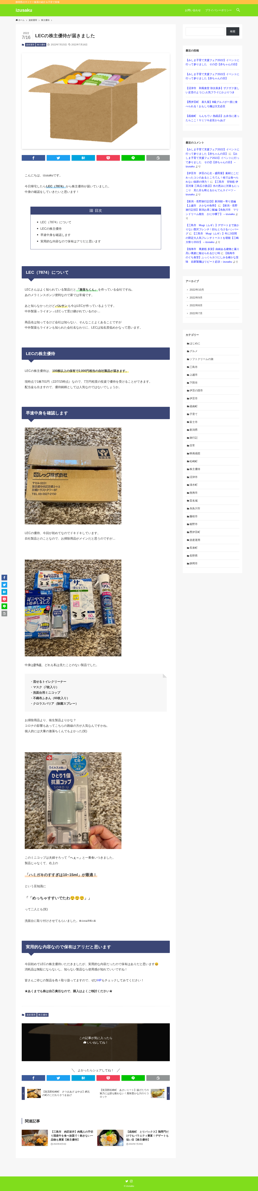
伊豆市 (194, 398)
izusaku (24, 10)
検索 (232, 31)
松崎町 (194, 461)
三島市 (194, 366)
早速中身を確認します (55, 234)
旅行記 (194, 437)
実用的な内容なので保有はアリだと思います (70, 241)
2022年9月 (196, 297)
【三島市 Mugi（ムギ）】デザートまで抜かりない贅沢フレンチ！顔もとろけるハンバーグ (212, 229)
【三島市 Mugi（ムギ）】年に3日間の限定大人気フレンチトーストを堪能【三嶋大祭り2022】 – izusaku (212, 237)
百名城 (194, 500)
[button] (33, 158)
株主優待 (41, 44)
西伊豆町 (195, 531)
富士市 (194, 421)
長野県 (194, 555)
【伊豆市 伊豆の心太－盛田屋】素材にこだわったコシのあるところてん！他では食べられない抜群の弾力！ (212, 177)
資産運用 (30, 44)
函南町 (194, 406)
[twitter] (126, 1181)
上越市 (194, 374)
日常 (192, 445)
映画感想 (195, 453)
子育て (194, 414)
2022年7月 (196, 313)
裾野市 (194, 524)
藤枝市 (194, 516)
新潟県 (194, 429)
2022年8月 (196, 305)
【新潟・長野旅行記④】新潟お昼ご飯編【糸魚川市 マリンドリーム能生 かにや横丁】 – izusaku (212, 210)
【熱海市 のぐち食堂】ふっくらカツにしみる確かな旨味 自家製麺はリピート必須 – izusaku (212, 257)
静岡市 (194, 563)
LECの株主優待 (51, 228)
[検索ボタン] (238, 10)
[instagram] (131, 1181)
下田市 (194, 382)
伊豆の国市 (196, 390)
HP (99, 980)
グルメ (194, 351)
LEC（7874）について (55, 222)
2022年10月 (197, 289)
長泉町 (194, 547)
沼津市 (194, 476)
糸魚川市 (195, 508)
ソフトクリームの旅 (201, 359)
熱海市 (194, 492)
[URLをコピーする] (158, 158)
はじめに (195, 343)
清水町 (194, 484)
